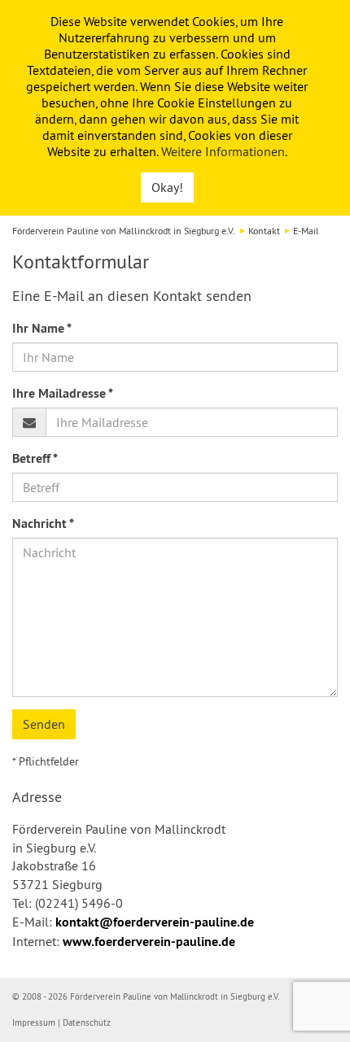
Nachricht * (43, 523)
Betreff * (35, 458)
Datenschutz (87, 1022)
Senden (44, 724)
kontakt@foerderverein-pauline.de (154, 922)
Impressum (33, 1022)
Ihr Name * (42, 328)
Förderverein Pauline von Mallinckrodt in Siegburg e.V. (123, 231)
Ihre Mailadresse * (62, 393)
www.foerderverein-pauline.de (149, 941)
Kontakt (264, 231)
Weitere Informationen (223, 151)
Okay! (167, 187)
